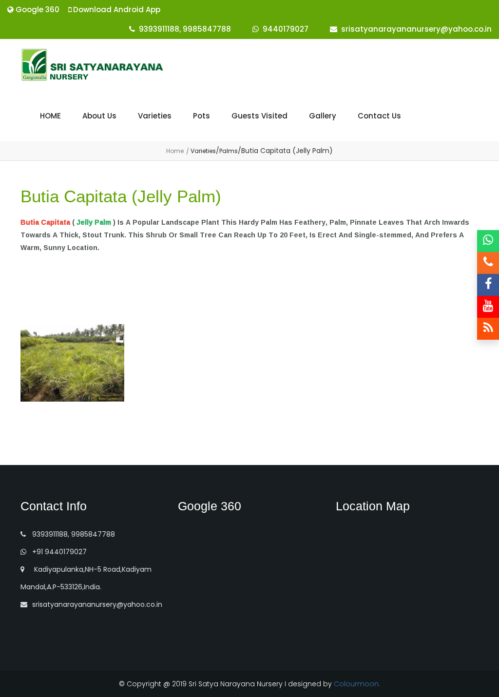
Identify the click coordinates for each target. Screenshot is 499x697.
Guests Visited (259, 116)
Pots (201, 116)
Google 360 (36, 9)
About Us (99, 116)
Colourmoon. (357, 684)
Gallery (322, 116)
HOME (50, 116)
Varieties (155, 116)
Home (175, 151)
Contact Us (379, 116)
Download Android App (115, 9)
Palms (228, 151)
